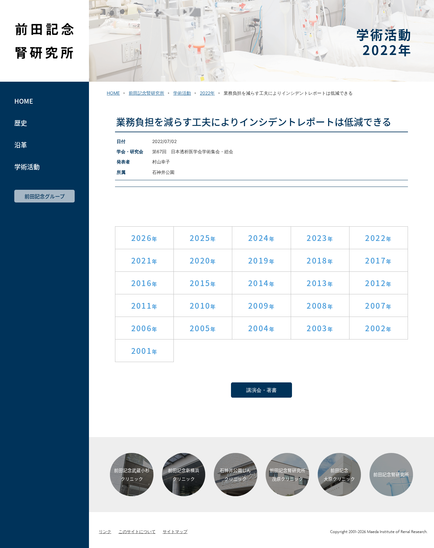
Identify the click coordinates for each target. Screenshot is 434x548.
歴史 (20, 123)
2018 (317, 260)
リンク (105, 531)
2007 (375, 305)
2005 (200, 327)
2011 (141, 305)
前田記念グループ (44, 196)
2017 (375, 260)
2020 (200, 260)
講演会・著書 (261, 390)
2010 (200, 305)
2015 (200, 282)
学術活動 (27, 167)
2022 (375, 237)
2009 (258, 305)
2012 (375, 282)
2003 (317, 327)
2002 (375, 327)
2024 (258, 237)
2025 (200, 237)
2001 (141, 350)
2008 (317, 305)
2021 (141, 260)
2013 (317, 282)
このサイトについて (137, 531)
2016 (141, 282)
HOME (23, 101)
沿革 (20, 145)
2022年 (207, 93)
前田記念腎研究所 (44, 41)
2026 (141, 237)
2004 (258, 327)
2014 (258, 282)
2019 (258, 260)
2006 (141, 327)
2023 (317, 237)
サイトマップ (175, 531)
